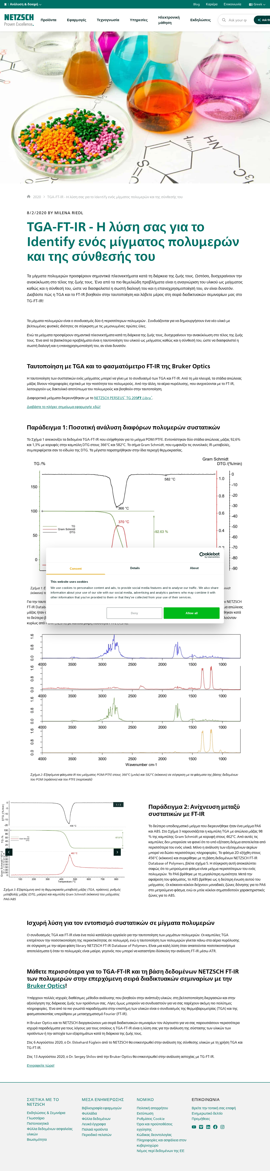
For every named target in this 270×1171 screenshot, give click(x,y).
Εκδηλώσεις (200, 19)
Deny (134, 613)
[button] (8, 852)
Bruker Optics (46, 985)
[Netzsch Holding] (6, 4)
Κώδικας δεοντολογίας (154, 1134)
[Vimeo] (201, 1127)
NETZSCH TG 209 (123, 397)
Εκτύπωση (145, 1113)
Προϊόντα (48, 19)
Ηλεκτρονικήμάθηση (169, 20)
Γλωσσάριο (35, 1117)
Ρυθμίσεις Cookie (151, 1118)
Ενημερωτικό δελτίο (207, 1113)
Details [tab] (135, 568)
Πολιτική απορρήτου (152, 1107)
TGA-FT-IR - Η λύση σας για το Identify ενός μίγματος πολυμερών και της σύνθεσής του (115, 196)
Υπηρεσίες (139, 19)
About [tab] (194, 568)
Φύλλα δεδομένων (96, 1118)
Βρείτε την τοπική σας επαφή (214, 1107)
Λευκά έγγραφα (94, 1123)
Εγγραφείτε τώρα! (41, 1065)
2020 (37, 196)
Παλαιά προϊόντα (95, 1129)
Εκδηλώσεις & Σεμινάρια (46, 1112)
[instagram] (222, 1127)
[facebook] (215, 1127)
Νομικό (145, 1099)
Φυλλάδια (89, 1113)
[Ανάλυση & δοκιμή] (19, 20)
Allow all (192, 613)
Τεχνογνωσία (108, 19)
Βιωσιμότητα (37, 1139)
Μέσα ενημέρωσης (103, 1099)
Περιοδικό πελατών (96, 1134)
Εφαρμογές (76, 19)
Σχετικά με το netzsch (43, 1101)
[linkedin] (208, 1127)
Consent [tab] (76, 568)
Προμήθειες (201, 1118)
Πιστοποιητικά (38, 1123)
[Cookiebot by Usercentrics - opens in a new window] (202, 555)
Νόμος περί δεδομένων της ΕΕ (160, 1150)
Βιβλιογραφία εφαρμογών (102, 1107)
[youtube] (194, 1127)
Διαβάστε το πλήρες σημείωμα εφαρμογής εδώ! (64, 406)
